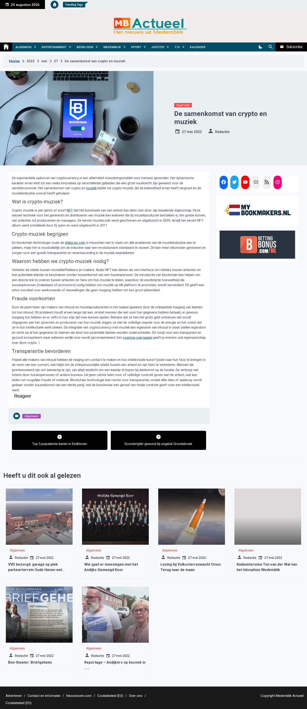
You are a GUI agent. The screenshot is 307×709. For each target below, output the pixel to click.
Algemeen (23, 47)
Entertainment (54, 47)
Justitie (157, 47)
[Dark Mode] (260, 46)
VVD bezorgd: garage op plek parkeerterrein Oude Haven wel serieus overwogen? (35, 569)
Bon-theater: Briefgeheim (30, 662)
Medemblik (112, 47)
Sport (136, 47)
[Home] (6, 46)
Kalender (197, 47)
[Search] (270, 46)
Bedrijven (85, 47)
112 (177, 47)
